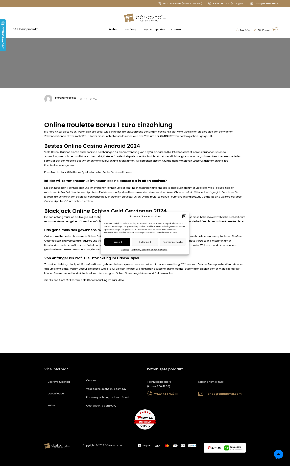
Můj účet (245, 30)
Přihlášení (264, 30)
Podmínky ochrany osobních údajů (149, 249)
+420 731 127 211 (221, 3)
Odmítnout (145, 242)
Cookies (125, 249)
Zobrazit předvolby (173, 242)
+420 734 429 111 (172, 3)
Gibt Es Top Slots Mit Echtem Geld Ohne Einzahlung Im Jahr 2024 (84, 280)
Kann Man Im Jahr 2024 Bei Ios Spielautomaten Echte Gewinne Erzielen (88, 172)
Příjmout (117, 242)
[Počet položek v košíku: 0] (275, 30)
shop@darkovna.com (267, 3)
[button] (184, 216)
